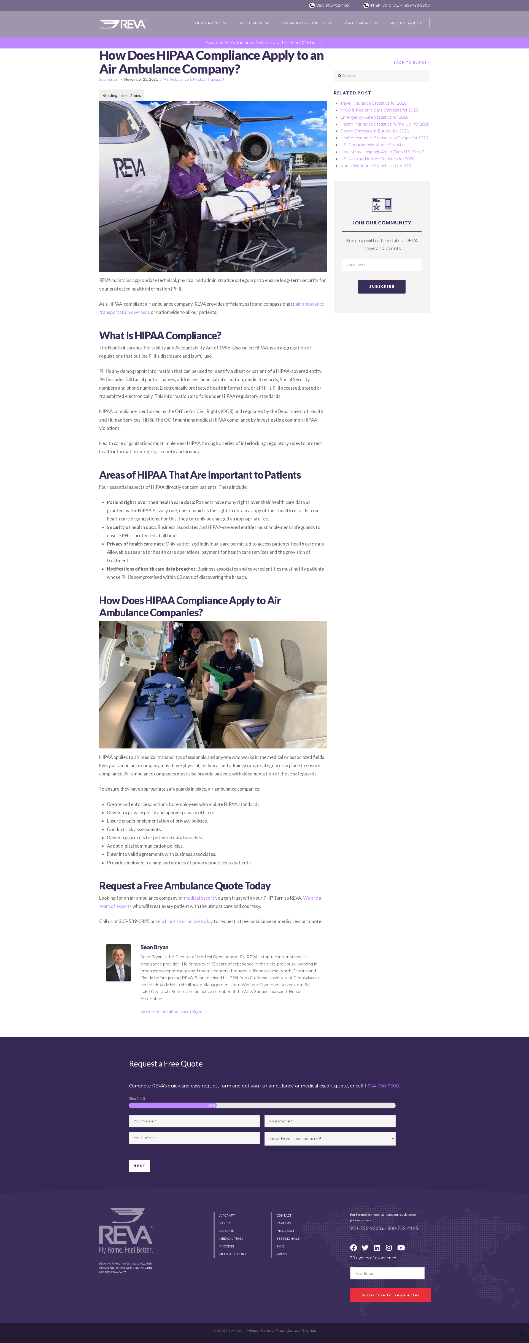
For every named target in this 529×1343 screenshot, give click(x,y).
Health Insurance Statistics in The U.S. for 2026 (384, 124)
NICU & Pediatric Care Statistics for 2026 (379, 110)
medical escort (199, 898)
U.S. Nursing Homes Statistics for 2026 (377, 158)
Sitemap (309, 1330)
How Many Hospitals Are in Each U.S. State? (382, 152)
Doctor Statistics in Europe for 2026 (374, 131)
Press (280, 1330)
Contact (293, 1330)
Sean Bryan (108, 79)
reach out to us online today (184, 921)
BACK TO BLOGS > (411, 62)
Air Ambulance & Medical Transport (194, 79)
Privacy (252, 1330)
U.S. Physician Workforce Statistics (373, 144)
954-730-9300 (365, 1228)
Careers (267, 1330)
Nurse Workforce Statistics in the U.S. (376, 165)
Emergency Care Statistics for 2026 (374, 117)
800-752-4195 (402, 1228)
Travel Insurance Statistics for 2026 (373, 103)
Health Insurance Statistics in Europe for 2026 (384, 137)
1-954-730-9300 (382, 1086)
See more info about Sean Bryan (172, 1011)
